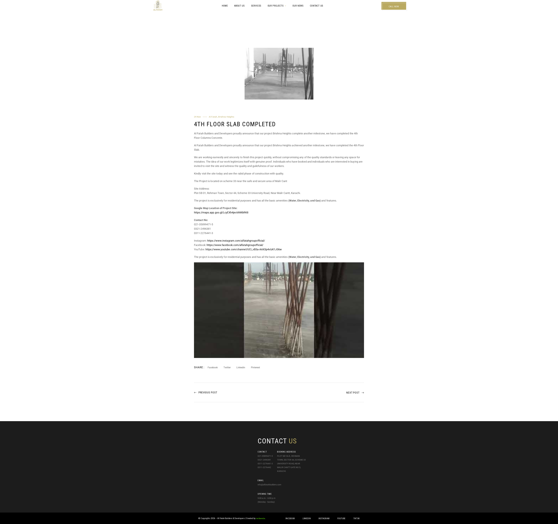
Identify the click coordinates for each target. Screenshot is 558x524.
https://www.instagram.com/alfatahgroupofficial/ (236, 240)
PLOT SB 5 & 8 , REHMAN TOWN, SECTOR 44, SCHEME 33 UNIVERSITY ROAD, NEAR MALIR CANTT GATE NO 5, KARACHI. (291, 463)
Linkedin (240, 367)
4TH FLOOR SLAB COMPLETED (235, 124)
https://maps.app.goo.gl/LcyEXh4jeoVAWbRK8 (221, 212)
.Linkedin (306, 518)
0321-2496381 (264, 460)
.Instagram (323, 518)
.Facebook (290, 518)
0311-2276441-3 (265, 463)
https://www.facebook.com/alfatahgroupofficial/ (235, 245)
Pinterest (255, 367)
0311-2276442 (264, 467)
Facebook (213, 367)
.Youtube (341, 518)
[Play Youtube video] (279, 310)
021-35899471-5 (265, 456)
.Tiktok (356, 518)
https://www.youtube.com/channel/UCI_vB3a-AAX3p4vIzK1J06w (243, 249)
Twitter (227, 367)
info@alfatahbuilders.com (269, 484)
